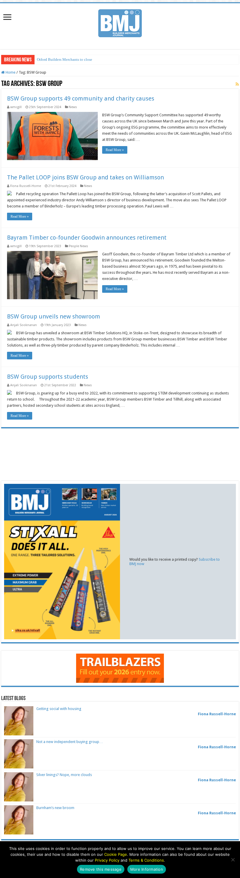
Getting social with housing (58, 708)
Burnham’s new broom (55, 808)
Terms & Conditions (146, 860)
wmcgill (16, 107)
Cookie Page (115, 854)
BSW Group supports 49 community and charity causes (80, 98)
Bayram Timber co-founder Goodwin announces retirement (87, 237)
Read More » (115, 150)
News (73, 107)
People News (78, 246)
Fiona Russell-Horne (25, 186)
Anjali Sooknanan (23, 325)
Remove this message (100, 869)
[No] (233, 860)
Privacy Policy (107, 860)
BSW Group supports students (47, 376)
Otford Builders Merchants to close (64, 59)
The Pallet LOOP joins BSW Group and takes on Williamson (85, 177)
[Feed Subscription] (237, 84)
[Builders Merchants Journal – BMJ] (120, 22)
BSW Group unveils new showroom (53, 316)
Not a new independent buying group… (69, 742)
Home (10, 72)
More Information (146, 869)
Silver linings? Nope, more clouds (64, 775)
